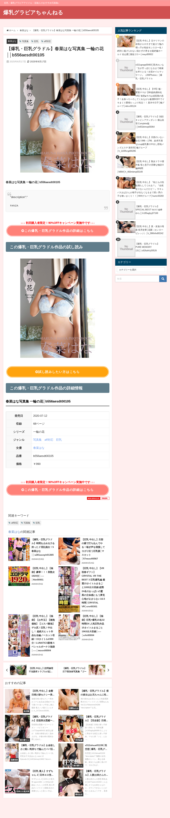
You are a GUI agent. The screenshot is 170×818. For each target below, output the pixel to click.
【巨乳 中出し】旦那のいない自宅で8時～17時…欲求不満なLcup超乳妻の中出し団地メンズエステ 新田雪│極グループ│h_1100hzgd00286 (140, 144)
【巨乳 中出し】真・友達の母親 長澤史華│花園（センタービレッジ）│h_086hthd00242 (149, 229)
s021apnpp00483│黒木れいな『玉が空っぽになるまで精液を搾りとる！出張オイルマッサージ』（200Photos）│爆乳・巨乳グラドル (149, 72)
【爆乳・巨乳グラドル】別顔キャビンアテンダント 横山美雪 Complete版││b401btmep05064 (149, 121)
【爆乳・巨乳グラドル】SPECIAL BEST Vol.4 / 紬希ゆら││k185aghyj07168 (148, 209)
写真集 (25, 41)
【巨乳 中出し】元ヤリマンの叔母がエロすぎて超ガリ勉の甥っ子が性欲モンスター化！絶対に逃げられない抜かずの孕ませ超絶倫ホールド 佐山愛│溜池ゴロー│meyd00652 (140, 47)
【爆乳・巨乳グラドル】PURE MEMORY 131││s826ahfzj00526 (147, 247)
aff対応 (47, 41)
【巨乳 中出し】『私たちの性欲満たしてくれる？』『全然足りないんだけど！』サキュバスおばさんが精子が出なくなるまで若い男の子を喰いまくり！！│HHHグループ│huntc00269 (140, 189)
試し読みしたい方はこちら (59, 371)
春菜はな (12, 41)
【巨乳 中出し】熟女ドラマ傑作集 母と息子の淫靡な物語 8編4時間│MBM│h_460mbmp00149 (140, 166)
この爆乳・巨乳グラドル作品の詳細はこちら (59, 230)
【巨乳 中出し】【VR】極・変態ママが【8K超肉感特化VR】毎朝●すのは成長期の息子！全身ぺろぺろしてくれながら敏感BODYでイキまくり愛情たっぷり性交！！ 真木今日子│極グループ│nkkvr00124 (140, 97)
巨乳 (36, 41)
